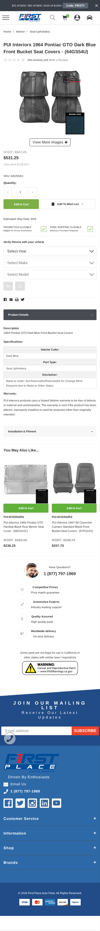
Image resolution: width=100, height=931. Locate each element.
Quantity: (10, 183)
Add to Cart (25, 508)
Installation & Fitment (22, 431)
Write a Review (58, 60)
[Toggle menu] (5, 17)
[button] (90, 18)
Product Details (18, 314)
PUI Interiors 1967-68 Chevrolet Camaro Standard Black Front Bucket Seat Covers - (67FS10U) (72, 527)
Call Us (9, 738)
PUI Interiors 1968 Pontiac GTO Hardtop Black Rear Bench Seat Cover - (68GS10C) (23, 527)
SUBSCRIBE (85, 731)
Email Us (18, 784)
